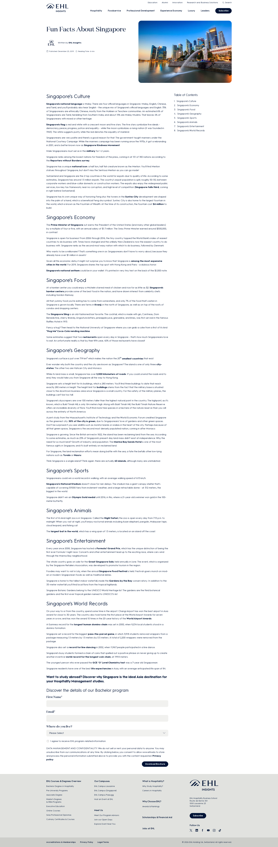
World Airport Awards (139, 618)
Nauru (77, 455)
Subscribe (223, 10)
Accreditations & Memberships (61, 842)
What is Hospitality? (153, 781)
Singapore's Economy (188, 105)
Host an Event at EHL (103, 799)
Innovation (177, 2)
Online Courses (53, 811)
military (90, 151)
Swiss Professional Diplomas (58, 815)
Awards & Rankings (150, 806)
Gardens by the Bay (120, 580)
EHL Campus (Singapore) (105, 790)
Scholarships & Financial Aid (157, 817)
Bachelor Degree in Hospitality (60, 786)
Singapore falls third (147, 187)
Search (228, 2)
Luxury (191, 10)
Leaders (205, 10)
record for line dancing (82, 647)
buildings (102, 387)
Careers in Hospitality (152, 790)
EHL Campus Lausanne (104, 786)
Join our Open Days (103, 820)
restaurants (90, 337)
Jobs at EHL (148, 828)
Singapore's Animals (187, 122)
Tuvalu (67, 455)
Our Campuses (102, 781)
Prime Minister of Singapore (67, 224)
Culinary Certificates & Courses (60, 819)
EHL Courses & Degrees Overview (63, 781)
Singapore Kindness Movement (102, 145)
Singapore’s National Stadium (63, 484)
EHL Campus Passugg (104, 795)
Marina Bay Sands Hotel (128, 441)
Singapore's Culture (186, 101)
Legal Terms (103, 842)
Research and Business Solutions (202, 2)
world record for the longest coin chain (88, 656)
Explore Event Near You (105, 824)
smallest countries (132, 358)
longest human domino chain (90, 624)
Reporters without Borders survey (69, 160)
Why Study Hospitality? (152, 786)
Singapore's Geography (189, 113)
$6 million (158, 204)
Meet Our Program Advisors (106, 815)
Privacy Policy (86, 842)
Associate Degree (54, 795)
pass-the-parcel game (101, 634)
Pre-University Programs (57, 790)
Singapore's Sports (186, 118)
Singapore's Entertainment (190, 126)
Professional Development (141, 10)
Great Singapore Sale (101, 561)
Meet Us (98, 810)
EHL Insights (75, 42)
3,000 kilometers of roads (111, 374)
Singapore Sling (60, 314)
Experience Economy (171, 10)
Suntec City (131, 196)
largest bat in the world (64, 531)
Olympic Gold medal (83, 497)
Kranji (98, 304)
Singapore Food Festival (113, 571)
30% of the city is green (82, 421)
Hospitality (96, 10)
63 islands (120, 461)
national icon (79, 166)
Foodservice (114, 10)
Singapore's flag (55, 124)
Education (152, 2)
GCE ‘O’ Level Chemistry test (109, 662)
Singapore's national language (64, 103)
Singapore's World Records (191, 130)
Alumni (165, 2)
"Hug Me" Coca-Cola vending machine (68, 331)
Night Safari (111, 518)
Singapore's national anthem (63, 270)
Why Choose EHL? (151, 801)
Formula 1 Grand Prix (108, 548)
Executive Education (55, 806)
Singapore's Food (186, 109)
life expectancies (101, 668)
